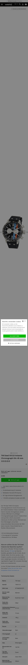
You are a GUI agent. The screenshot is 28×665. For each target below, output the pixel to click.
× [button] (24, 321)
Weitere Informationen (7, 332)
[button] (14, 343)
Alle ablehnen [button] (15, 340)
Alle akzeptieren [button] (14, 336)
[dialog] (14, 332)
